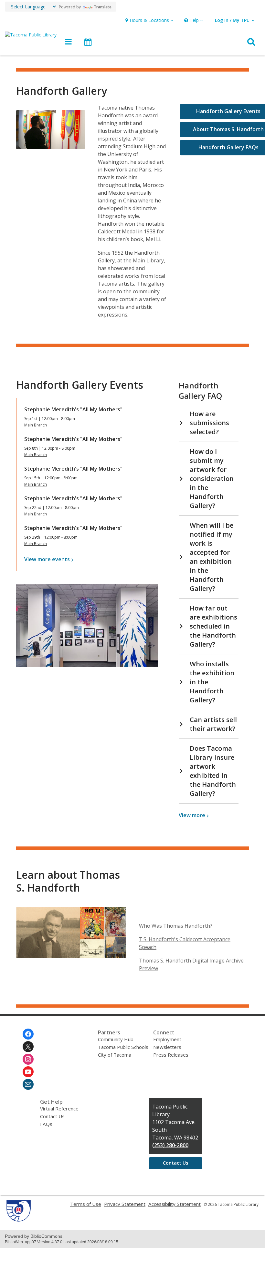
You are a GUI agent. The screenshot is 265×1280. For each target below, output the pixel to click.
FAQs (46, 1124)
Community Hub (115, 1039)
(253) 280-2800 (170, 1145)
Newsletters (167, 1047)
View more (47, 559)
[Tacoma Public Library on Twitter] (28, 1046)
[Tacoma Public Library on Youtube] (28, 1071)
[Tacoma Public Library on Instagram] (28, 1059)
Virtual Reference (59, 1108)
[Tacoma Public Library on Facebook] (28, 1034)
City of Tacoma (114, 1054)
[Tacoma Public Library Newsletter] (28, 1084)
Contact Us (52, 1116)
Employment (167, 1039)
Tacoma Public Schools (123, 1047)
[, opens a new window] (18, 1219)
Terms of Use (85, 1204)
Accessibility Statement (174, 1204)
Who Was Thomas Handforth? (175, 925)
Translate (102, 7)
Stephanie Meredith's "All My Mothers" (73, 409)
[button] (148, 20)
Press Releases (170, 1054)
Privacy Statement (124, 1204)
